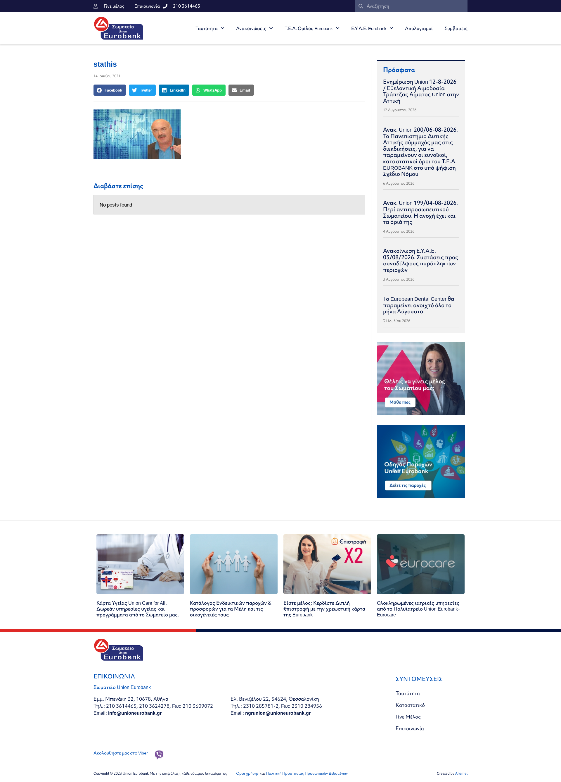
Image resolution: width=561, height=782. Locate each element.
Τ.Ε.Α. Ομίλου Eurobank (309, 28)
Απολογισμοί (419, 28)
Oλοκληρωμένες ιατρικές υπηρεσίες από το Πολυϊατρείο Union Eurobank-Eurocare (418, 608)
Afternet (461, 773)
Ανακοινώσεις (251, 28)
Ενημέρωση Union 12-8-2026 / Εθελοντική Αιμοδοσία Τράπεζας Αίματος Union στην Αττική (421, 91)
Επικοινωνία (410, 728)
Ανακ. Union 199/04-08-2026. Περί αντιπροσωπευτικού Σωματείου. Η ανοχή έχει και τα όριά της (420, 212)
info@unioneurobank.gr (135, 712)
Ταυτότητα (206, 28)
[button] (110, 90)
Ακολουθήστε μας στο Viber (121, 753)
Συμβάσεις (456, 28)
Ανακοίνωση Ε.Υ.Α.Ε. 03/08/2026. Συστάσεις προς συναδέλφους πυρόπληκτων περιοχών (420, 260)
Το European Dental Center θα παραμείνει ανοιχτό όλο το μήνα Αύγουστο (418, 305)
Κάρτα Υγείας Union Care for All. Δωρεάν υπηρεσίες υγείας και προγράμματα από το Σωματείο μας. (137, 608)
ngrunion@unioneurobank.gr (278, 712)
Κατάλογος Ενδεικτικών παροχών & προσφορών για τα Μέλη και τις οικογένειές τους (230, 608)
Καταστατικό (410, 705)
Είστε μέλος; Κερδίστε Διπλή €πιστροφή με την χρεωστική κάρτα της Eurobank (324, 608)
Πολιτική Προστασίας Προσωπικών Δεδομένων (307, 773)
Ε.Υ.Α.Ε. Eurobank (369, 28)
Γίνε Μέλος (408, 716)
